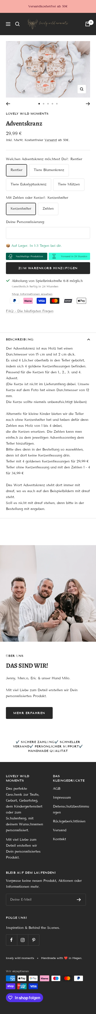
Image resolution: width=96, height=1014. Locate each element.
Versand (51, 140)
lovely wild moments (27, 113)
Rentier (16, 170)
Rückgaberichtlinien (69, 821)
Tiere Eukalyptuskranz (29, 184)
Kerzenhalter (21, 208)
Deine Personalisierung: (25, 222)
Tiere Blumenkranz (49, 170)
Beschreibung (19, 339)
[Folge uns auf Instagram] (22, 939)
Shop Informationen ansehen (32, 294)
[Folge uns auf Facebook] (11, 939)
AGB (56, 788)
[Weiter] (88, 103)
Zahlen (48, 208)
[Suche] (17, 24)
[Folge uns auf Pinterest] (33, 939)
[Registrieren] (79, 899)
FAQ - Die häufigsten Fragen (29, 311)
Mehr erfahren (29, 713)
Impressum (62, 797)
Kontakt (59, 839)
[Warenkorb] (87, 24)
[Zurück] (8, 103)
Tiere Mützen (69, 184)
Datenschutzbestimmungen (71, 809)
